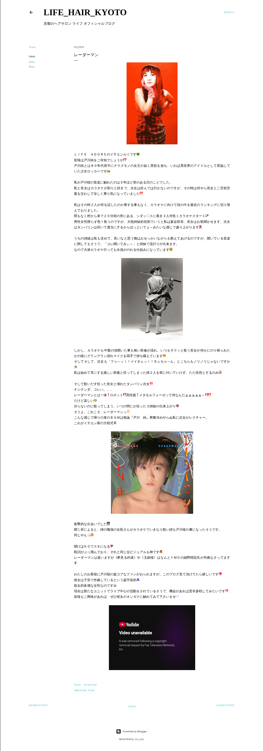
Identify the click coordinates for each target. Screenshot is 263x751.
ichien (32, 62)
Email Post (90, 684)
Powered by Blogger (135, 731)
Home (132, 706)
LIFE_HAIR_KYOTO (85, 12)
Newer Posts (38, 705)
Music (32, 66)
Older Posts (225, 705)
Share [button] (32, 47)
